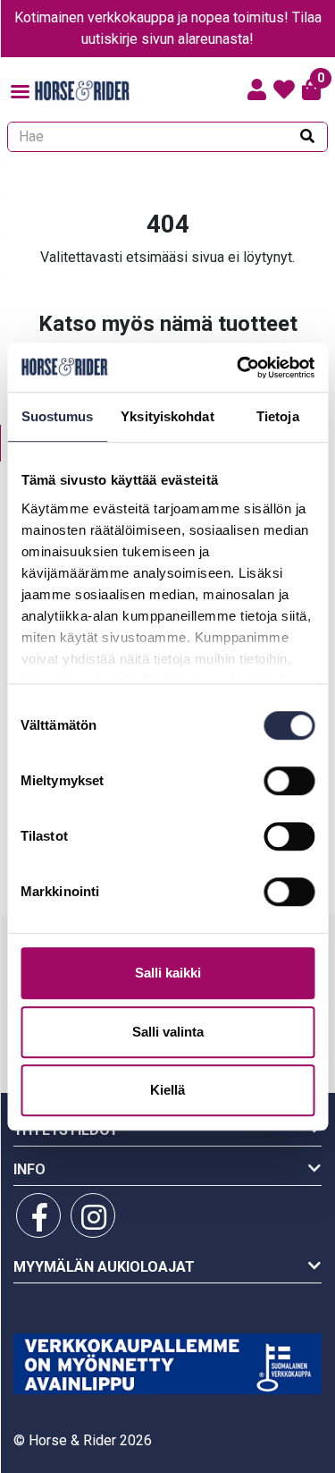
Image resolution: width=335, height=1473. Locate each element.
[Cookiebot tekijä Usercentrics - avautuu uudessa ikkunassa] (238, 367)
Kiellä (167, 1089)
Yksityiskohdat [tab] (167, 416)
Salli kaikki (168, 972)
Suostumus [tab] (57, 416)
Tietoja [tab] (277, 416)
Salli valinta (168, 1031)
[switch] (289, 780)
